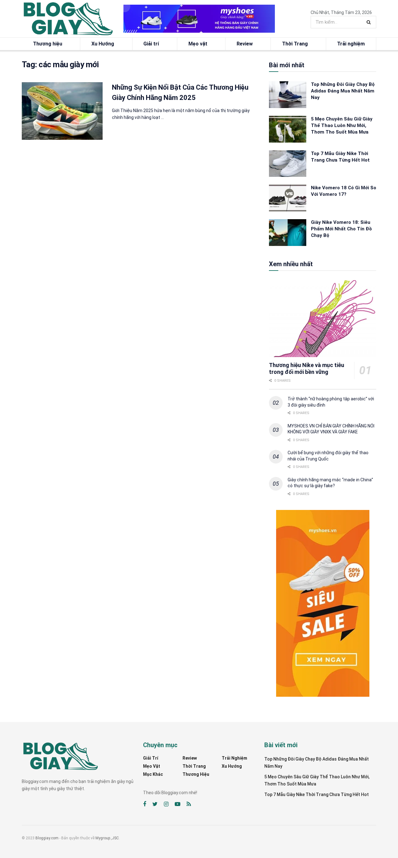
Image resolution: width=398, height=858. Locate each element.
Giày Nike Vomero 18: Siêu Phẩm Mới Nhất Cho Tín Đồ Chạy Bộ (341, 228)
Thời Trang (295, 44)
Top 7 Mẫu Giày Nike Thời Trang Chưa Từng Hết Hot (316, 794)
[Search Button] (369, 22)
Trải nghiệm (351, 44)
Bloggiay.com (46, 838)
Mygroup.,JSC (107, 838)
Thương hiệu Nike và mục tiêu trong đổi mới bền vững (306, 368)
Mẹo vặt (197, 44)
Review (245, 44)
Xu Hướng (102, 44)
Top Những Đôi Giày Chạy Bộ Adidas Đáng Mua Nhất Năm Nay (343, 91)
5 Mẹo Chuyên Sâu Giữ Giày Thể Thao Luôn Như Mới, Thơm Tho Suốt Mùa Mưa (342, 125)
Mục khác (153, 774)
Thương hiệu (47, 44)
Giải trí (151, 44)
